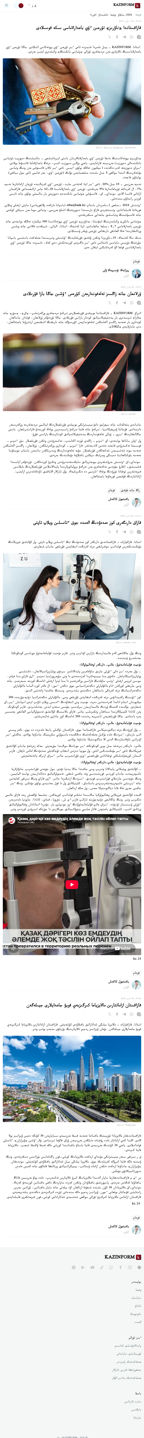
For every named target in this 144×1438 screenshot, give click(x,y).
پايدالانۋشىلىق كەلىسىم (128, 1346)
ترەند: (138, 15)
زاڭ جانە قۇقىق (130, 491)
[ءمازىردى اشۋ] (6, 5)
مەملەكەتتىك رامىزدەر (129, 1362)
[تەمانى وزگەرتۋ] (18, 6)
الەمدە (138, 1323)
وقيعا (113, 15)
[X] (109, 37)
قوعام (136, 262)
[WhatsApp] (131, 37)
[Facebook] (117, 37)
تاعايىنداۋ (103, 15)
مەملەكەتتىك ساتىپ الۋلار (126, 1379)
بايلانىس (136, 1410)
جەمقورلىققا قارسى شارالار (126, 1370)
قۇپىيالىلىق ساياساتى (128, 1354)
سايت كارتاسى (132, 1402)
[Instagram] (139, 37)
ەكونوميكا (135, 1315)
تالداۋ (138, 1307)
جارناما (137, 1418)
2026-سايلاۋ (125, 15)
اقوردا (93, 15)
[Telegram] (124, 37)
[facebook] (120, 1267)
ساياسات (136, 1298)
